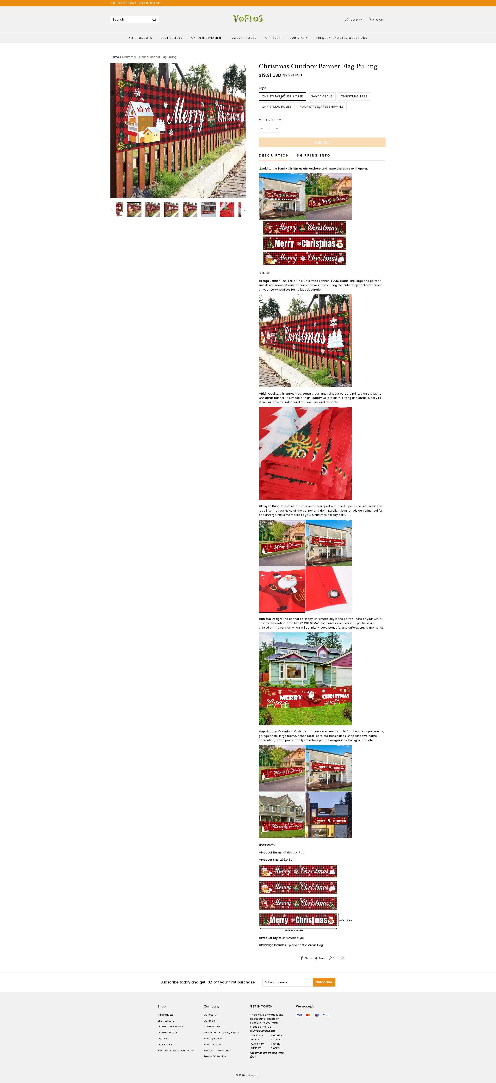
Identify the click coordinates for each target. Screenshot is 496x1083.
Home (115, 57)
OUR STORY (298, 38)
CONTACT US (212, 1026)
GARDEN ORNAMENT (207, 38)
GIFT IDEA (273, 38)
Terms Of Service (215, 1056)
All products (140, 38)
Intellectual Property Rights (221, 1032)
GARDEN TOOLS (244, 38)
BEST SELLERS (172, 38)
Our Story (210, 1015)
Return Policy (212, 1044)
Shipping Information (217, 1050)
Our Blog (209, 1021)
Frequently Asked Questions (342, 38)
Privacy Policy (213, 1038)
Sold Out (322, 142)
